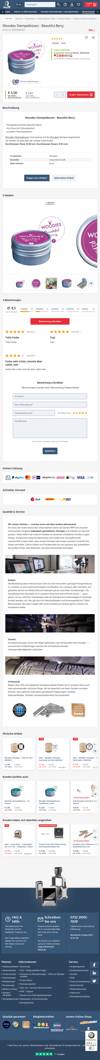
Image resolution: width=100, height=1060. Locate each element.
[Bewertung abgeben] (57, 39)
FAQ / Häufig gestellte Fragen (33, 970)
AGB (72, 978)
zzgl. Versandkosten (15, 97)
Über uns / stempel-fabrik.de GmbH (36, 988)
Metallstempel (9, 981)
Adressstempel (9, 970)
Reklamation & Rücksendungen (34, 999)
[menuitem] (43, 4)
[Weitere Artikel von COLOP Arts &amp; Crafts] (91, 30)
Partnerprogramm (28, 984)
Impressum (75, 992)
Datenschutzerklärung (79, 981)
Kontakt (73, 974)
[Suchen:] (40, 4)
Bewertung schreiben (50, 321)
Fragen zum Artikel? (36, 177)
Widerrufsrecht (76, 985)
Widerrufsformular (78, 989)
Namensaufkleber (10, 966)
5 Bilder (50, 203)
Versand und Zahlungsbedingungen (36, 995)
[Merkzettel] (78, 4)
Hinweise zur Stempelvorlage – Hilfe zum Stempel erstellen (42, 975)
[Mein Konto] (72, 4)
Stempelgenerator (11, 999)
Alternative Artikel (64, 177)
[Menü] (95, 1032)
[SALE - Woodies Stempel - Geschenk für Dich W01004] (52, 747)
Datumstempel (9, 978)
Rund (63, 43)
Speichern (50, 450)
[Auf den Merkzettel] (86, 37)
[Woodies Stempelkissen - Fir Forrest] (17, 791)
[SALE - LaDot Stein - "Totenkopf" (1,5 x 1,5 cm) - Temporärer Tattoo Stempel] (17, 834)
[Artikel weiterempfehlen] (93, 37)
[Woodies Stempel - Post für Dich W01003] (17, 747)
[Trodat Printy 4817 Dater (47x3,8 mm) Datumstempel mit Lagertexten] (52, 834)
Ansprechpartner (77, 966)
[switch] (91, 1048)
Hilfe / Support (26, 991)
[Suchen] (58, 4)
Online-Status (26, 980)
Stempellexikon (27, 1002)
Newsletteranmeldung (80, 996)
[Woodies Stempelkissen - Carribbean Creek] (52, 791)
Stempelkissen (22, 137)
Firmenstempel (9, 974)
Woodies (55, 43)
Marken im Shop (10, 989)
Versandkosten (55, 1045)
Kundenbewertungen (79, 970)
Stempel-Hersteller (7, 993)
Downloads (25, 966)
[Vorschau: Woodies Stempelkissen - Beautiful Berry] (20, 283)
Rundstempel (8, 985)
